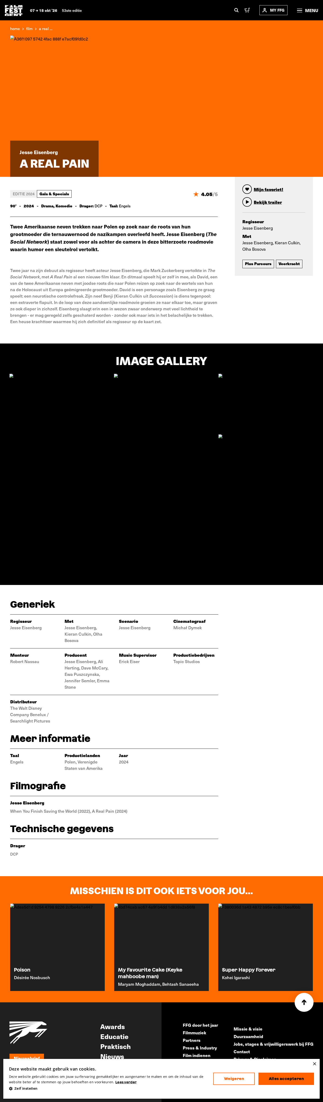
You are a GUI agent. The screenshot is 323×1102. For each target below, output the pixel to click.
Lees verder (126, 1082)
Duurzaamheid (248, 1036)
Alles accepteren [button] (286, 1078)
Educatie (114, 1036)
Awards (112, 1026)
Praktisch (115, 1046)
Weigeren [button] (234, 1078)
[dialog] (161, 1079)
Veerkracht (289, 263)
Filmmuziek (194, 1032)
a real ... (45, 28)
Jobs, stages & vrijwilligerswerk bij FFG (274, 1044)
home (15, 28)
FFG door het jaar (200, 1025)
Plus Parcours (258, 263)
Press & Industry (200, 1048)
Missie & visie (248, 1029)
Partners (192, 1040)
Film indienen (196, 1055)
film (29, 28)
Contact (242, 1051)
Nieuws (112, 1056)
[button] (107, 1088)
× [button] (314, 1064)
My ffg (277, 10)
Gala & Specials (54, 193)
